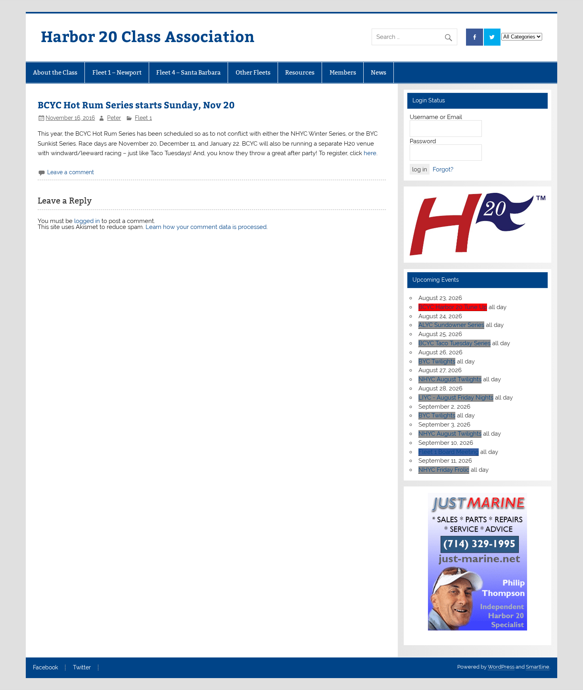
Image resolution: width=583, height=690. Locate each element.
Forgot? (443, 169)
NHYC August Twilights (449, 379)
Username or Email (436, 117)
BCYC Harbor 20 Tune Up (452, 307)
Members (343, 72)
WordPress (501, 667)
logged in (87, 221)
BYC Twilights (436, 361)
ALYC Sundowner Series (451, 325)
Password (423, 141)
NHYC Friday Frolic (443, 469)
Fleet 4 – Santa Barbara (188, 72)
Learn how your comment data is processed (206, 227)
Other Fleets (253, 72)
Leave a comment (70, 172)
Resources (300, 72)
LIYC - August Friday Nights (455, 397)
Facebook (45, 668)
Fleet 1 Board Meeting (448, 452)
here (370, 153)
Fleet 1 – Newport (117, 72)
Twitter (82, 668)
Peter (114, 118)
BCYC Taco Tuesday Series (454, 343)
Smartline (537, 667)
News (378, 72)
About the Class (55, 72)
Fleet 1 (143, 118)
